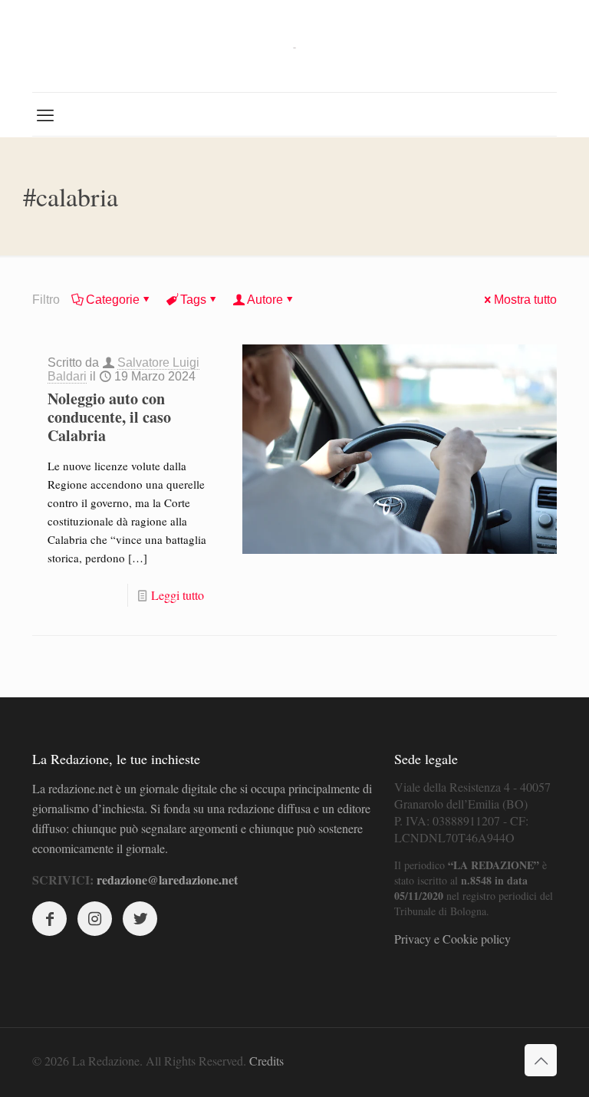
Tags (193, 299)
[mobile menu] (45, 114)
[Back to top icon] (541, 1060)
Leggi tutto (177, 595)
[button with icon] (49, 918)
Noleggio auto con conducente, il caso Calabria (109, 416)
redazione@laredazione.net (167, 879)
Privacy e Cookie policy (452, 939)
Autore (265, 299)
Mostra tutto (525, 299)
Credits (266, 1061)
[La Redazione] (294, 46)
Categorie (113, 299)
